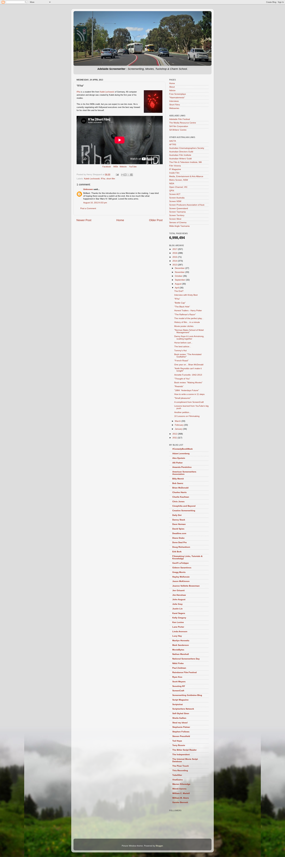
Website (123, 167)
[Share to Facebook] (131, 174)
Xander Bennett (180, 802)
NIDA (171, 183)
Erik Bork (177, 552)
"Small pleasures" (182, 398)
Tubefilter (177, 775)
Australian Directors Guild (181, 152)
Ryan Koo (177, 677)
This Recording (180, 770)
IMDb (115, 167)
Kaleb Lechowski (107, 92)
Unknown (88, 189)
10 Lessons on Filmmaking (187, 416)
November (180, 272)
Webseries (174, 108)
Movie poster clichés (183, 326)
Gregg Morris (179, 572)
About (172, 87)
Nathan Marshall (180, 654)
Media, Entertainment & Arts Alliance (186, 176)
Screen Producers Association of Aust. (187, 205)
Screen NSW (175, 201)
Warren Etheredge (181, 784)
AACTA (172, 141)
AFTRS (172, 144)
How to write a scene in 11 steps (189, 394)
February (179, 425)
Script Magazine (180, 700)
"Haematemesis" (177, 97)
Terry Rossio (178, 745)
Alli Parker (177, 463)
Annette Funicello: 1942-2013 (188, 375)
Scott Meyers (179, 682)
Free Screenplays (177, 94)
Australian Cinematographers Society (186, 148)
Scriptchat (177, 704)
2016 (175, 253)
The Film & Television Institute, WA (185, 162)
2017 (175, 249)
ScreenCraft (178, 691)
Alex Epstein (178, 458)
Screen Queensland (178, 208)
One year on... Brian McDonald (188, 365)
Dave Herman (179, 524)
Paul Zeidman (179, 668)
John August (178, 599)
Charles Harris (179, 492)
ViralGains (177, 780)
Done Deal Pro (179, 542)
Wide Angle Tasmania (179, 226)
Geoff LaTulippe (180, 563)
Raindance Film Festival (184, 672)
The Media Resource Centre (182, 123)
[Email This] (122, 174)
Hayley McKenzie (181, 577)
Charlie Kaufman (180, 497)
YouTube (133, 167)
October (179, 276)
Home (120, 220)
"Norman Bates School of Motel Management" (189, 331)
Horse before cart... (183, 343)
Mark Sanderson (180, 645)
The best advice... (182, 346)
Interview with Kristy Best (186, 295)
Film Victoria (175, 166)
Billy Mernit (178, 479)
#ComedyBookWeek (182, 449)
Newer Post (83, 220)
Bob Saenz (177, 483)
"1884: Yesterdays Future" (186, 390)
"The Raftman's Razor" (185, 314)
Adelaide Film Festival (179, 119)
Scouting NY (178, 686)
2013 (175, 265)
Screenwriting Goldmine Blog (187, 695)
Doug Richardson (181, 547)
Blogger (159, 846)
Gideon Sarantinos (181, 568)
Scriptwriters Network (183, 709)
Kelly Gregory (179, 618)
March (178, 421)
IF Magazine (175, 169)
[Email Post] (117, 174)
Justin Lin (177, 609)
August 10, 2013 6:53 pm (95, 203)
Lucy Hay (177, 636)
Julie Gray (177, 604)
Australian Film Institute (180, 155)
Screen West (175, 219)
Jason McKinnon (181, 581)
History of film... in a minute (187, 322)
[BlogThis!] (125, 174)
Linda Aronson (179, 631)
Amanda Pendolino (182, 467)
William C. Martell (181, 793)
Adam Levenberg (181, 453)
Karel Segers (178, 613)
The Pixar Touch (180, 766)
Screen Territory (176, 215)
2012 (175, 434)
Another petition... (182, 412)
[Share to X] (128, 174)
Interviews (174, 101)
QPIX (171, 191)
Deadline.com (179, 533)
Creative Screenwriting (183, 510)
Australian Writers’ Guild (180, 159)
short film (110, 179)
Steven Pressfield (181, 736)
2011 (175, 438)
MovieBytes (178, 650)
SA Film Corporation (178, 126)
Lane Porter (178, 627)
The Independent (181, 754)
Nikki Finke (178, 663)
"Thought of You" (182, 379)
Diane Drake (178, 538)
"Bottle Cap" (180, 303)
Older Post (156, 220)
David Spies (178, 529)
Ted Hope (177, 741)
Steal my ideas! (180, 723)
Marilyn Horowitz (180, 640)
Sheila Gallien (179, 718)
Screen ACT (174, 194)
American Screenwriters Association (184, 473)
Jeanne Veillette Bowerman (186, 586)
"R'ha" (177, 299)
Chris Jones (178, 501)
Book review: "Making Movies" (188, 382)
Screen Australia (177, 198)
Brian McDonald (180, 488)
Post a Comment (88, 208)
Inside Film (174, 173)
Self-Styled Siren (180, 713)
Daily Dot (177, 515)
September (180, 280)
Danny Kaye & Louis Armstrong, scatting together (189, 337)
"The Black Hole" (182, 307)
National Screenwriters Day (186, 659)
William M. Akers (180, 798)
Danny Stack (178, 520)
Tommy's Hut (180, 350)
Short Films (174, 105)
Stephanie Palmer (181, 727)
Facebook (106, 167)
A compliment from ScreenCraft (189, 402)
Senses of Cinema (177, 222)
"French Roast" (181, 361)
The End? (178, 291)
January (179, 429)
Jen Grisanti (178, 590)
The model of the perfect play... (189, 318)
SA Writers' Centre (177, 130)
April (177, 288)
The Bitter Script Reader (184, 750)
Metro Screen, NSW (178, 180)
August (178, 284)
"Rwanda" (178, 386)
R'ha (103, 179)
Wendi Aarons (179, 789)
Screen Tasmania (177, 212)
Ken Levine (178, 622)
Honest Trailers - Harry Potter (188, 310)
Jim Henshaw (179, 595)
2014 (175, 261)
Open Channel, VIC (178, 187)
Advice (172, 90)
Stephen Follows (180, 732)
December (180, 268)
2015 (175, 257)
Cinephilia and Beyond (183, 506)
